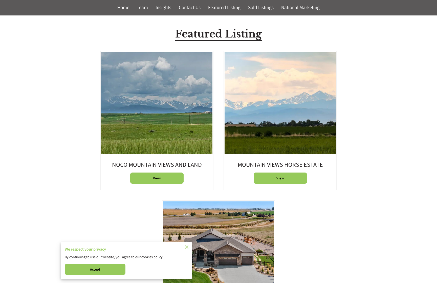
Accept (95, 269)
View (156, 178)
